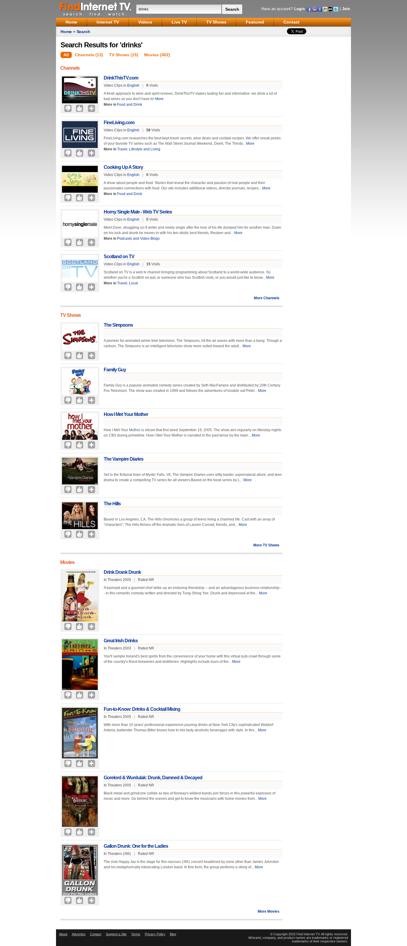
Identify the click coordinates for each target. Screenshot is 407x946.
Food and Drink (129, 104)
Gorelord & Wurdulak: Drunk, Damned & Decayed (153, 777)
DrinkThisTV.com (121, 77)
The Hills (112, 503)
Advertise (79, 934)
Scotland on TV (119, 256)
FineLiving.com (119, 122)
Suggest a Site (116, 934)
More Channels (266, 298)
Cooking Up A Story (123, 167)
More (159, 99)
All (66, 54)
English (133, 85)
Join (346, 9)
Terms (135, 934)
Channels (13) (89, 54)
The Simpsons (118, 325)
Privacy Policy (155, 934)
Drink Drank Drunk (122, 572)
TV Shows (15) (123, 54)
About (63, 934)
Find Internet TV (95, 9)
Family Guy (115, 369)
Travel (122, 149)
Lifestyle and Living (144, 149)
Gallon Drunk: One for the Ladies (136, 846)
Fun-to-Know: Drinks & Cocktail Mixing (142, 709)
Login (299, 9)
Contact (95, 934)
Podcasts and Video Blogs (138, 238)
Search (83, 31)
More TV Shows (266, 545)
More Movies (268, 911)
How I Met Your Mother (126, 414)
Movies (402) (157, 54)
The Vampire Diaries (123, 459)
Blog (173, 934)
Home (66, 31)
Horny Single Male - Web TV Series (138, 211)
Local (133, 283)
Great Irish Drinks (121, 640)
